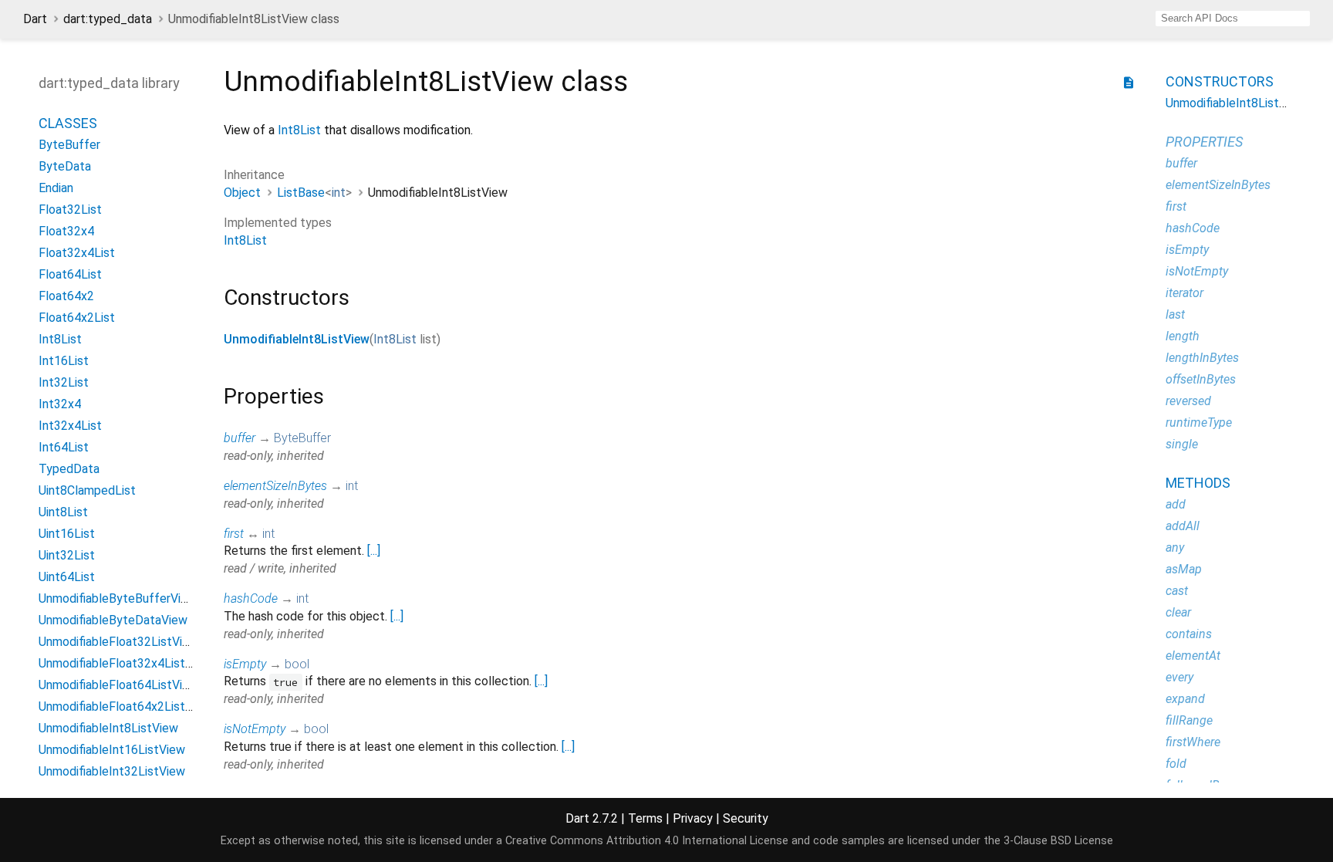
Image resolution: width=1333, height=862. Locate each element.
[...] (373, 550)
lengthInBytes (1202, 357)
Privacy (693, 818)
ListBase (301, 192)
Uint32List (67, 555)
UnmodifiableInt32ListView (112, 771)
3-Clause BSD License (1058, 840)
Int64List (64, 447)
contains (1189, 634)
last (1175, 314)
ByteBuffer (69, 144)
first (234, 533)
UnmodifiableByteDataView (113, 620)
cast (1177, 590)
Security (745, 818)
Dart (35, 19)
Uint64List (67, 577)
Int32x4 (60, 404)
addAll (1183, 526)
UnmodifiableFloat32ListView (118, 641)
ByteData (65, 166)
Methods (1198, 483)
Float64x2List (77, 317)
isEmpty (245, 664)
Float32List (70, 209)
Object (242, 192)
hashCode (251, 598)
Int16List (64, 360)
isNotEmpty (254, 729)
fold (1176, 763)
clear (1178, 612)
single (1182, 444)
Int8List (60, 339)
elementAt (1193, 655)
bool (297, 664)
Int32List (64, 382)
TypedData (69, 468)
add (1176, 504)
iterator (1184, 293)
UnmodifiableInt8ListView (108, 728)
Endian (56, 188)
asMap (1184, 569)
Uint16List (67, 533)
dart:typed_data (107, 19)
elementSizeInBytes (275, 485)
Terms (645, 818)
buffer (239, 438)
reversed (1188, 401)
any (1175, 547)
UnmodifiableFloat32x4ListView (125, 663)
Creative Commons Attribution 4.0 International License (646, 840)
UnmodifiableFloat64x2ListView (125, 706)
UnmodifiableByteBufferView (118, 598)
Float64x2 (66, 296)
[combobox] (1233, 18)
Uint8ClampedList (87, 490)
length (1183, 336)
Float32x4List (77, 252)
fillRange (1189, 720)
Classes (68, 123)
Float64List (70, 274)
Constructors (1220, 81)
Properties (1204, 142)
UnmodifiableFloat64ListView (118, 685)
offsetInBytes (1201, 379)
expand (1185, 698)
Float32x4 (66, 231)
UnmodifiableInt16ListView (112, 749)
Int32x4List (70, 425)
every (1179, 677)
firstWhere (1193, 742)
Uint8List (63, 512)
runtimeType (1199, 422)
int (339, 192)
